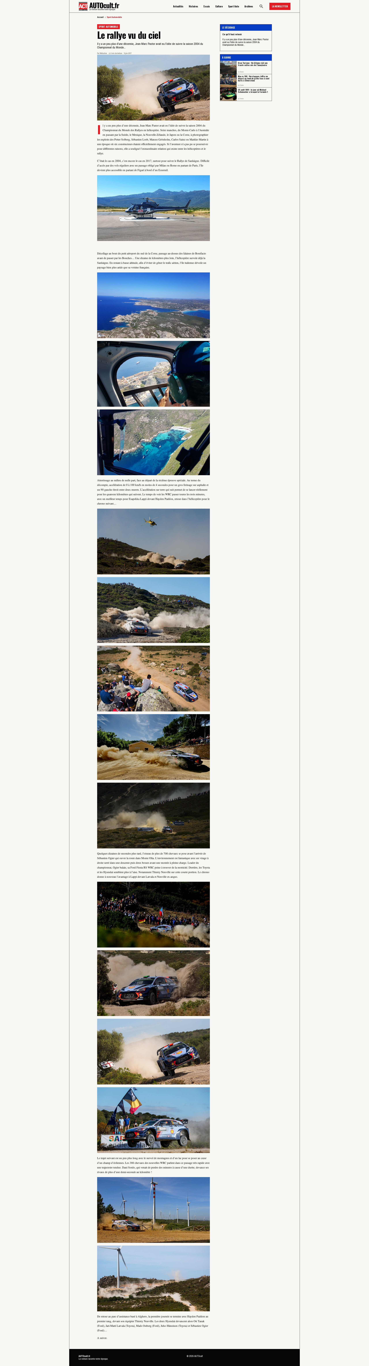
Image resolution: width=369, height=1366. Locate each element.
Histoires (193, 6)
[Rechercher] (261, 6)
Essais (207, 6)
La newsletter (280, 6)
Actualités (178, 6)
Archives (248, 6)
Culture (219, 6)
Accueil (100, 17)
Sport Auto (233, 6)
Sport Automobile (114, 17)
